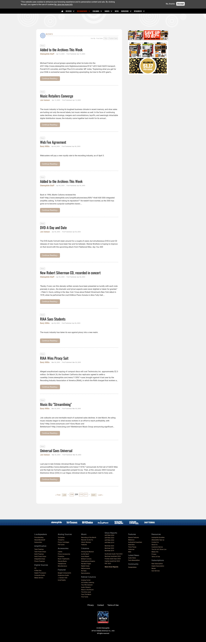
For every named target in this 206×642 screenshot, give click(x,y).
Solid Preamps (39, 554)
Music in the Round (87, 590)
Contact (100, 605)
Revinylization (85, 573)
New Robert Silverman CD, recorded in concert (70, 272)
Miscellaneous (62, 566)
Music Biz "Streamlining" (56, 404)
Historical (131, 549)
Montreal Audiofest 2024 (113, 556)
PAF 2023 (108, 563)
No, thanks (170, 4)
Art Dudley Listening (87, 582)
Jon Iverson (45, 100)
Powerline (61, 556)
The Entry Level (86, 592)
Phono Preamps (39, 561)
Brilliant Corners (86, 559)
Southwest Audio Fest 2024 (113, 554)
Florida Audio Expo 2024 (113, 559)
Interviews (131, 544)
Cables (60, 552)
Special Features (133, 537)
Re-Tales (83, 571)
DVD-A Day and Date (53, 227)
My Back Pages (86, 563)
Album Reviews (86, 542)
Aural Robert (85, 556)
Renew (154, 568)
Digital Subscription (158, 566)
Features (84, 544)
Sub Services (156, 571)
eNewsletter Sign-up (158, 540)
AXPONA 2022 (109, 540)
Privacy (154, 554)
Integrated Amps (39, 559)
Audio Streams (86, 587)
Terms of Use (156, 556)
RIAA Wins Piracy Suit (54, 358)
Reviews (69, 11)
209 (76, 494)
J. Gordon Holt (62, 578)
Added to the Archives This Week (61, 49)
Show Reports (111, 533)
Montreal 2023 (109, 546)
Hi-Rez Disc (37, 570)
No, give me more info (63, 4)
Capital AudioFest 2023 (112, 561)
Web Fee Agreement (53, 142)
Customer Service (157, 547)
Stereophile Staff (47, 54)
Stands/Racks (62, 561)
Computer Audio (39, 575)
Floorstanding (38, 537)
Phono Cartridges (63, 542)
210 (81, 494)
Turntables (61, 537)
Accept (180, 4)
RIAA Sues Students (52, 319)
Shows (107, 11)
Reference (131, 540)
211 (86, 494)
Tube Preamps (39, 549)
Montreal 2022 (109, 548)
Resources (138, 11)
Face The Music (86, 594)
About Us (154, 544)
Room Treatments (63, 559)
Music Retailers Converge (56, 96)
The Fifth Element (87, 585)
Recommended (82, 11)
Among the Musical (87, 552)
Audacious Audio (63, 575)
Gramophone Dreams (88, 561)
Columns (96, 11)
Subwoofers (38, 542)
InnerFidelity (62, 580)
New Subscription (157, 563)
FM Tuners (61, 544)
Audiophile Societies (158, 537)
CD (35, 568)
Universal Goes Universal (56, 450)
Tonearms (61, 540)
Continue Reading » (50, 78)
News (117, 11)
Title (105, 38)
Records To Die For (87, 540)
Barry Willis (44, 146)
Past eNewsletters (134, 560)
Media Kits (155, 552)
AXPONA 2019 (109, 542)
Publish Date (113, 38)
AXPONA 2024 (109, 535)
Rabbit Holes (85, 566)
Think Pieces (132, 547)
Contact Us (155, 542)
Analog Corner (85, 580)
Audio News (132, 558)
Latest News (133, 555)
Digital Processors (40, 573)
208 (72, 494)
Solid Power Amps (40, 556)
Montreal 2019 (109, 550)
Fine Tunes (84, 597)
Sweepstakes (132, 567)
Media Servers (38, 578)
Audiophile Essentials (135, 542)
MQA (129, 552)
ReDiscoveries (85, 568)
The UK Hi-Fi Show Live (159, 549)
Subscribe (125, 11)
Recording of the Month (88, 537)
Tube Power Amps (40, 552)
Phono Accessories (64, 554)
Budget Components (64, 573)
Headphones (62, 563)
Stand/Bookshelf (39, 540)
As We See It (85, 554)
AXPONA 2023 (109, 538)
